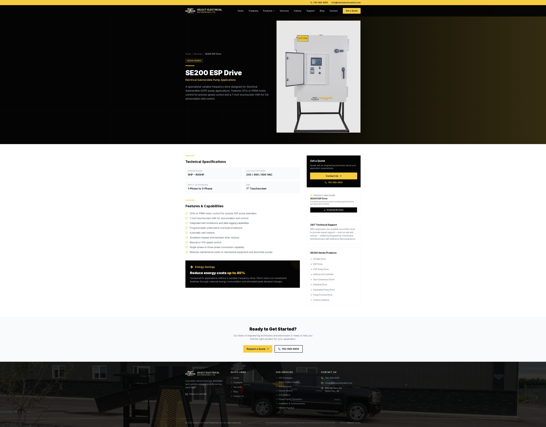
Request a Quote (256, 348)
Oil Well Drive (319, 259)
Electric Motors (286, 390)
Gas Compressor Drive (323, 279)
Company (253, 11)
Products (267, 11)
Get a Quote (352, 11)
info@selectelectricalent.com (346, 2)
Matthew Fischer (354, 423)
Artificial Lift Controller (323, 274)
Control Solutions (321, 300)
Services (284, 11)
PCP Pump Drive (321, 269)
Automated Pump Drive (324, 289)
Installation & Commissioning (292, 403)
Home (241, 11)
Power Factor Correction (290, 399)
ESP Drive (317, 264)
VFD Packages (286, 378)
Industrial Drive (320, 284)
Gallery (297, 11)
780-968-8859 (320, 2)
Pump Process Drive (322, 295)
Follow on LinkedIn (197, 394)
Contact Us (332, 176)
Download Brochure (335, 210)
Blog (322, 11)
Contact (334, 11)
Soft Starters (284, 395)
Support (311, 11)
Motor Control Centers (289, 382)
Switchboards (285, 386)
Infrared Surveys (286, 408)
